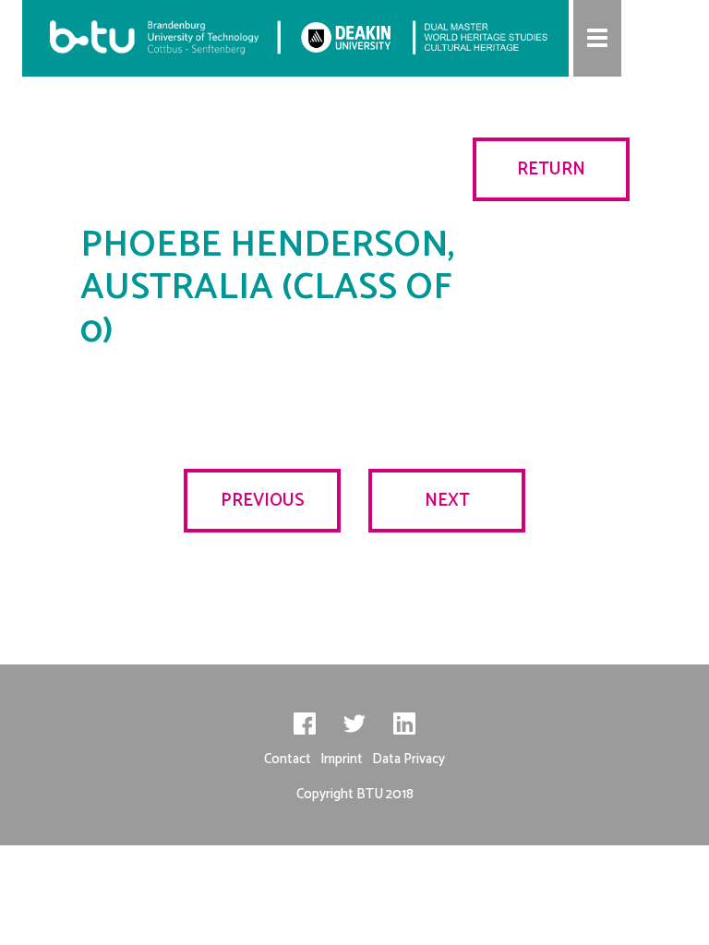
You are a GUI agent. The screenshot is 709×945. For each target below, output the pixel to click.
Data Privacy (408, 759)
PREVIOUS (263, 500)
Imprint (341, 759)
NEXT (447, 500)
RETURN (551, 169)
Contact (287, 759)
